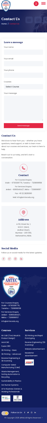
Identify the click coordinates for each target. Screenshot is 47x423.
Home (4, 24)
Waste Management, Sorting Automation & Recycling (10, 374)
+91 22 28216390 (25, 193)
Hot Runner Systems (9, 385)
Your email (8, 58)
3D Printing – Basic (9, 350)
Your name (9, 47)
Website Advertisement (35, 349)
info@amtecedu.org (25, 197)
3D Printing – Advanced (11, 354)
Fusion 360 (5, 346)
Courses (7, 81)
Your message (10, 93)
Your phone (9, 70)
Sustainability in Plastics (11, 381)
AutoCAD (5, 342)
